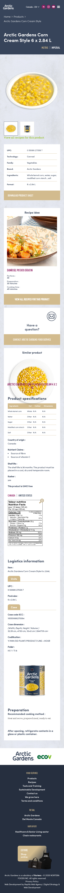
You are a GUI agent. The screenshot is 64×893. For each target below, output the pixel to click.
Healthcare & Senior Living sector (32, 832)
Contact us (32, 793)
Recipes (32, 782)
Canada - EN (31, 7)
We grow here (32, 797)
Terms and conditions (32, 801)
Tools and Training (32, 786)
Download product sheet (20, 195)
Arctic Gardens (32, 815)
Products (32, 778)
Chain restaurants (32, 835)
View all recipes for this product (24, 137)
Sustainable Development (32, 790)
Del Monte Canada (32, 819)
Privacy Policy (32, 881)
